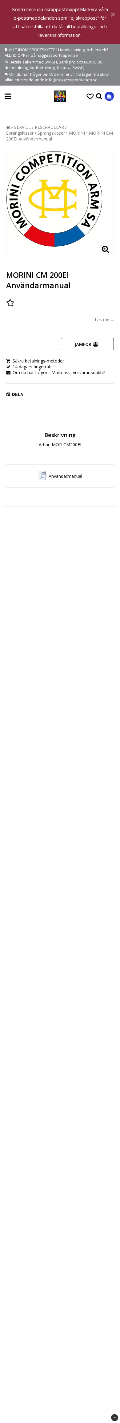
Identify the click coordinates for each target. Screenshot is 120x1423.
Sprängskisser (51, 133)
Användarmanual (65, 476)
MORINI (77, 133)
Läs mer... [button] (104, 319)
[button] (90, 96)
